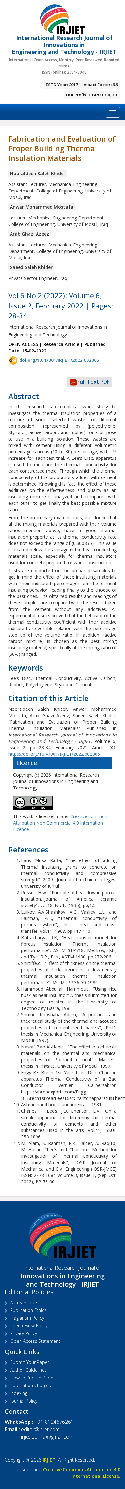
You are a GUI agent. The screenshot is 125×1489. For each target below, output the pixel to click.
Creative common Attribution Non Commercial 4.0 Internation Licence (60, 822)
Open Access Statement (35, 1341)
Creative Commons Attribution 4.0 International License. (81, 1473)
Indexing (18, 1393)
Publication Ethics (28, 1310)
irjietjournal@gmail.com (47, 1436)
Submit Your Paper (29, 1362)
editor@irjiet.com (40, 1429)
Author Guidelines (28, 1370)
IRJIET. (50, 1460)
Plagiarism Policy (27, 1318)
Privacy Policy (23, 1333)
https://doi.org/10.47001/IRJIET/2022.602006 (54, 754)
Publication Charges (30, 1385)
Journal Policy (23, 1401)
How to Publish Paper (32, 1378)
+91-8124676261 (54, 1421)
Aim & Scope (23, 1302)
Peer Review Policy (28, 1326)
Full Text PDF (93, 381)
